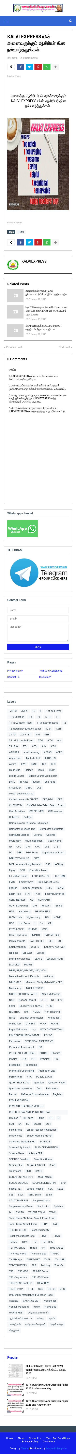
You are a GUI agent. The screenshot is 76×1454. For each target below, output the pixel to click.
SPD (63, 1182)
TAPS (45, 1224)
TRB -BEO (23, 1271)
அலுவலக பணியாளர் (38, 1312)
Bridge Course (16, 775)
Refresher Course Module (34, 1094)
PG (40, 1047)
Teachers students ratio (22, 1236)
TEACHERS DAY (17, 1230)
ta (10, 1212)
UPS (62, 1289)
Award (12, 764)
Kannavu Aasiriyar (54, 947)
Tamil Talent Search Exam (23, 1224)
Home (9, 1438)
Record (13, 1094)
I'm (41, 923)
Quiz (39, 1088)
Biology (29, 770)
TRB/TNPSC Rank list (20, 1283)
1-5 (30, 717)
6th (59, 740)
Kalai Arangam (17, 947)
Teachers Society (40, 1230)
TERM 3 (13, 1241)
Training (45, 1265)
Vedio (36, 1306)
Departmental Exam (53, 852)
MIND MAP (15, 982)
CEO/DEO (48, 799)
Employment (26, 882)
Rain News (52, 1088)
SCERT (37, 1123)
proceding (14, 1065)
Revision (13, 1118)
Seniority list (15, 1165)
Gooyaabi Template (56, 1448)
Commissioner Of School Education (28, 823)
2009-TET (25, 734)
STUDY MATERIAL (18, 1200)
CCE (39, 787)
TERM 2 (56, 1236)
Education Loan (38, 870)
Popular (12, 1357)
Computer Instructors (51, 829)
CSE (47, 846)
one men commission (32, 1017)
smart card (15, 1171)
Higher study (34, 917)
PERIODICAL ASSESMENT (39, 1041)
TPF (34, 1265)
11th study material (47, 722)
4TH (46, 734)
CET (60, 799)
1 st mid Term (53, 711)
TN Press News (17, 1253)
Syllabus (58, 1206)
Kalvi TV (35, 947)
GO (31, 899)
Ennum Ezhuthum (32, 888)
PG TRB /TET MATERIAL (22, 1053)
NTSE (12, 1017)
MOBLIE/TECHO (34, 988)
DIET (36, 858)
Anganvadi (15, 758)
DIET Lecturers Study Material (25, 864)
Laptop (40, 952)
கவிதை (40, 1318)
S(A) (11, 1123)
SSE (11, 1194)
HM (47, 917)
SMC (28, 1171)
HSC (11, 923)
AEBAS (47, 752)
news (12, 1006)
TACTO (20, 1212)
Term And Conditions (50, 670)
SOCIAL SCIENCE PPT (21, 1177)
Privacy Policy (15, 670)
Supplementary (41, 1200)
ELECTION (59, 876)
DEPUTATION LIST (19, 858)
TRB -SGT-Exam (40, 1277)
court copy (15, 840)
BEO (53, 764)
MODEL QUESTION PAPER (23, 994)
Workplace (50, 1306)
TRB (11, 1271)
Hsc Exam (24, 923)
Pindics (13, 1059)
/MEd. (24, 711)
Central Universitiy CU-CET (23, 799)
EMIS (12, 882)
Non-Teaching (52, 1011)
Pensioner (14, 1041)
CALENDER (15, 787)
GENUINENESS (17, 899)
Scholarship (15, 1129)
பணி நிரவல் (15, 1324)
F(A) (27, 893)
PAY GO (48, 1035)
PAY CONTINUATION (51, 1029)
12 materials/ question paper (25, 728)
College (28, 817)
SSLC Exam (34, 1194)
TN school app (38, 1253)
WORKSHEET (16, 1312)
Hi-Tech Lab (15, 917)
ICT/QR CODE (16, 929)
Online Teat (54, 1017)
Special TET (15, 1188)
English (13, 888)
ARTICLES (50, 758)
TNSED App (15, 1259)
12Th (59, 728)
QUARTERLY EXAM (19, 1082)
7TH (25, 746)
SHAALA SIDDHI (36, 1165)
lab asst (13, 952)
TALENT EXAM (36, 1212)
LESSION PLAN (55, 958)
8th (44, 746)
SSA (50, 1188)
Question (39, 1082)
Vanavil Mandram (19, 1306)
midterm (48, 976)
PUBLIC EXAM (44, 1076)
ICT (49, 923)
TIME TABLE (56, 1247)
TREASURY (43, 1283)
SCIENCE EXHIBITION (46, 1147)
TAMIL (52, 1212)
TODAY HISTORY (18, 1265)
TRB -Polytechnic (18, 1277)
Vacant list (50, 1300)
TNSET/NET (33, 1259)
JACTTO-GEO (37, 941)
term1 (25, 1241)
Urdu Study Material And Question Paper (31, 1295)
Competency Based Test (22, 829)
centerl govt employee (21, 793)
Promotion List (47, 1070)
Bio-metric (14, 770)
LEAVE (38, 958)
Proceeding (31, 1065)
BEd (44, 764)
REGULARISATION (18, 1100)
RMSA (41, 1118)
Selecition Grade (43, 1159)
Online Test (15, 1023)
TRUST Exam (16, 1289)
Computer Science (19, 834)
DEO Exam (32, 852)
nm (26, 1011)
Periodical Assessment (21, 1047)
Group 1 (46, 905)
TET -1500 (47, 1241)
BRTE (12, 781)
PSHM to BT (15, 1076)
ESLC (49, 888)
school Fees (15, 1135)
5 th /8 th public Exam (21, 740)
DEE (19, 852)
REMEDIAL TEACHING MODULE (26, 1106)
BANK (34, 764)
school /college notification (42, 1129)
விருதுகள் (14, 1330)
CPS (28, 846)
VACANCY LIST (31, 1300)
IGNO (44, 929)
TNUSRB (59, 1259)
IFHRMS (32, 929)
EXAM (60, 888)
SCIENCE (45, 1141)
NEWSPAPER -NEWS (30, 1006)
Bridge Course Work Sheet (43, 775)
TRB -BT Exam (40, 1271)
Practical (45, 1059)
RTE (51, 1118)
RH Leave (28, 1118)
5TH (40, 740)
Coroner (50, 834)
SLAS (52, 1165)
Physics (56, 1053)
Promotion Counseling (21, 1070)
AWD (23, 764)
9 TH (53, 746)
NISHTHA (14, 1011)
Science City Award (19, 1147)
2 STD (12, 734)
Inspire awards (17, 941)
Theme (24, 1448)
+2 (33, 711)
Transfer (59, 1265)
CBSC (29, 787)
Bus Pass (50, 781)
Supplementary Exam (21, 1206)
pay (34, 1029)
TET (35, 1241)
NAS (11, 1000)
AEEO (59, 752)
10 (38, 717)
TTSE (31, 1289)
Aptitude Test (33, 758)
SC (27, 1123)
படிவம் (52, 1318)
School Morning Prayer (39, 1135)
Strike (49, 1194)
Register (57, 1094)
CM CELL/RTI (36, 811)
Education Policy (18, 876)
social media (45, 1177)
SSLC (21, 1194)
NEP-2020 (56, 1000)
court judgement (34, 840)
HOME (14, 57)
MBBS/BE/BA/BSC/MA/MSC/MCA (27, 970)
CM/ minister (55, 811)
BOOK (52, 770)
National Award (27, 1000)
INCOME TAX (52, 935)
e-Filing (59, 864)
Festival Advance (54, 893)
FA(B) (38, 893)
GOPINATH (44, 899)
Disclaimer (45, 677)
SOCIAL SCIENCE (18, 1182)
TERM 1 (43, 1236)
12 (64, 722)
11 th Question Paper (20, 722)
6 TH (50, 740)
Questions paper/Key (20, 1088)
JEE (51, 941)
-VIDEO (13, 711)
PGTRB (43, 1053)
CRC (37, 846)
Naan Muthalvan (51, 994)
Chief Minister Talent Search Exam (45, 805)
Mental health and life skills (24, 976)
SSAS (60, 1188)
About (21, 1438)
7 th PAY (13, 746)
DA (10, 852)
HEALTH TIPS (42, 911)
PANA (43, 1023)
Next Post (64, 347)
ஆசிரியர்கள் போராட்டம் (20, 1318)
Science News (16, 1153)
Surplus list (43, 1206)
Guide (59, 905)
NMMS (36, 1011)
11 (57, 717)
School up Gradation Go (22, 1141)
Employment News (48, 882)
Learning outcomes (19, 958)
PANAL (54, 1023)
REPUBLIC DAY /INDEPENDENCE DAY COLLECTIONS (29, 1113)
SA (19, 1123)
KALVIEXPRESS (34, 261)
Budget (36, 781)
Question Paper (56, 1082)
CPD (18, 846)
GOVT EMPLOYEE (18, 905)
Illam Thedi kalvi (18, 935)
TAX (55, 1224)
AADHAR (14, 752)
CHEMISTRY (15, 805)
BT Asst (23, 781)
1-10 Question (16, 717)
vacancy (13, 1300)
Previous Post (14, 347)
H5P (11, 911)
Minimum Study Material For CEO (44, 982)
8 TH (34, 746)
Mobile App (15, 988)
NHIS (49, 1006)
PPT (33, 1059)
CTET (57, 846)
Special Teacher (35, 1188)
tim (43, 1247)
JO (59, 941)
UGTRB (51, 1289)
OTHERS (30, 1023)
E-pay (12, 870)
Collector (14, 817)
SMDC (38, 1171)
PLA (24, 1059)
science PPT (35, 1153)
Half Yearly (25, 911)
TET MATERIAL (17, 1247)
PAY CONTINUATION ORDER (24, 1035)
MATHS (28, 964)
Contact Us (13, 677)
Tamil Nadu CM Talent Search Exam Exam (32, 1218)
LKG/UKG (14, 964)
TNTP (47, 1259)
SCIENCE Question (19, 1159)
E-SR (22, 870)
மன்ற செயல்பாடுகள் (35, 1324)
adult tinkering (31, 752)
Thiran (33, 1247)
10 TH (48, 717)
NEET (44, 1000)
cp (10, 846)
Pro (57, 1059)
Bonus (40, 770)
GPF (35, 905)
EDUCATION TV (40, 876)
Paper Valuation (18, 1029)
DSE (48, 864)
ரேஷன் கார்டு (56, 1324)
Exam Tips (15, 893)
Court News (54, 840)
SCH (48, 1123)
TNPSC (55, 1253)
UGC (40, 1289)
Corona (38, 834)
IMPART (36, 935)
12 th (48, 728)
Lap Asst (27, 952)
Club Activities (17, 811)
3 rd (37, 734)
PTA (29, 1076)
